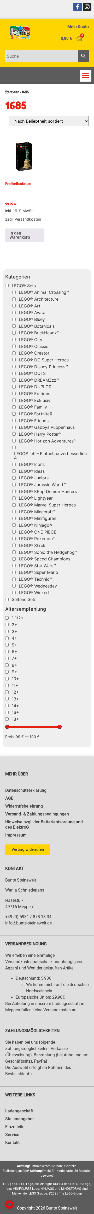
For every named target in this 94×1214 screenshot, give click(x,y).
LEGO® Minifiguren (37, 518)
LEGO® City (30, 339)
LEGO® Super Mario (38, 572)
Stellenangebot (19, 1118)
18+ (15, 719)
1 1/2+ (18, 617)
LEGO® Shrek (32, 545)
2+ (14, 624)
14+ (15, 705)
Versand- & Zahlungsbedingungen (37, 814)
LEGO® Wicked (34, 592)
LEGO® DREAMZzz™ (39, 380)
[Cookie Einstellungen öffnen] (9, 1207)
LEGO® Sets (24, 285)
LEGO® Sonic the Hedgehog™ (48, 552)
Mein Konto (78, 26)
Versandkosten (28, 219)
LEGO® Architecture (38, 299)
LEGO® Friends (34, 420)
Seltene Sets (24, 599)
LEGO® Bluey (32, 319)
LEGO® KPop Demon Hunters (48, 491)
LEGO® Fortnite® (35, 413)
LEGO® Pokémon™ (37, 538)
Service (12, 1134)
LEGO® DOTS (32, 373)
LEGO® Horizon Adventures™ (47, 441)
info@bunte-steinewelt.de (28, 923)
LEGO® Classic (33, 346)
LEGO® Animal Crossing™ (44, 292)
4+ (14, 638)
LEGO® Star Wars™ (37, 565)
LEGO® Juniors (34, 477)
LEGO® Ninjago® (35, 525)
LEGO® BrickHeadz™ (39, 332)
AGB (9, 798)
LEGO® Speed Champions (44, 558)
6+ (14, 651)
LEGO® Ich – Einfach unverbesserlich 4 (50, 455)
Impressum (16, 835)
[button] (85, 76)
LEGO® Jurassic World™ (42, 484)
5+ (14, 645)
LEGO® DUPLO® (35, 386)
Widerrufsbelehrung (24, 806)
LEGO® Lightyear (36, 498)
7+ (14, 658)
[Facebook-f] (77, 7)
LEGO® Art (29, 306)
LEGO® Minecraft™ (37, 511)
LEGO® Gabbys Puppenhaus (47, 427)
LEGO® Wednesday (38, 586)
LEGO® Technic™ (35, 579)
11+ (15, 685)
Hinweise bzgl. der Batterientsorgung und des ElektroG (44, 824)
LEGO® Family (33, 407)
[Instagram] (87, 7)
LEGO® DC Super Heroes (44, 359)
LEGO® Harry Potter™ (40, 434)
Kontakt (12, 1142)
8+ (14, 665)
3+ (14, 631)
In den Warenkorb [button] (19, 235)
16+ (15, 712)
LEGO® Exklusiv (34, 400)
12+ (15, 692)
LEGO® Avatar (33, 312)
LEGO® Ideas (32, 471)
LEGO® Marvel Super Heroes (47, 505)
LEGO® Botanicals (37, 326)
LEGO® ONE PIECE (37, 532)
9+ (14, 671)
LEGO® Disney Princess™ (43, 366)
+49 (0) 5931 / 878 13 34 (28, 916)
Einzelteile (15, 1126)
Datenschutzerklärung (25, 790)
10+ (15, 678)
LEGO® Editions (34, 393)
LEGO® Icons (32, 464)
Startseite (12, 92)
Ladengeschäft (19, 1110)
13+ (15, 698)
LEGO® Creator (34, 353)
